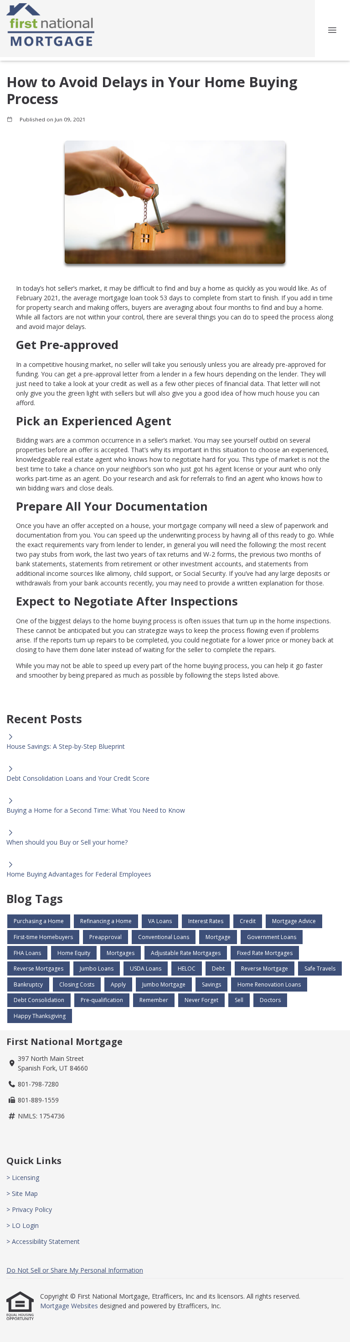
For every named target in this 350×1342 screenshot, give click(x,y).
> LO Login (22, 1225)
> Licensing (22, 1177)
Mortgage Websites (70, 1305)
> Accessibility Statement (43, 1241)
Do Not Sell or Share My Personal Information (74, 1270)
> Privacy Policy (29, 1209)
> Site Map (22, 1193)
